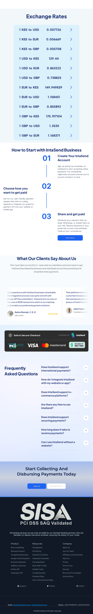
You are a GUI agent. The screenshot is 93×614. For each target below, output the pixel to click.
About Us (66, 548)
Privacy (65, 562)
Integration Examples (40, 558)
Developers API (17, 573)
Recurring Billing (17, 548)
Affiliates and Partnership (73, 555)
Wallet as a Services (18, 566)
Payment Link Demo (40, 555)
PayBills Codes (38, 569)
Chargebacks (37, 548)
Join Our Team (68, 551)
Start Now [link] (70, 238)
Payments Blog (38, 576)
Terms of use (67, 566)
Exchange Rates (38, 562)
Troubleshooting (38, 573)
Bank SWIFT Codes (39, 566)
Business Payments (18, 562)
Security (66, 569)
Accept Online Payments (20, 558)
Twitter (52, 586)
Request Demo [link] (56, 486)
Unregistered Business (19, 555)
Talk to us (66, 558)
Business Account (18, 551)
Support (23, 586)
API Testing (36, 551)
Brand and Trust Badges (72, 573)
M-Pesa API (15, 569)
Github (81, 586)
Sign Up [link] (36, 486)
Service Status (68, 576)
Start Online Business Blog (42, 580)
